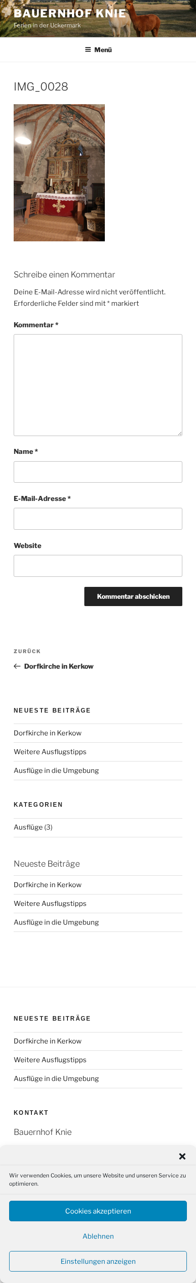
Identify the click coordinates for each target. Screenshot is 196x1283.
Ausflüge (28, 827)
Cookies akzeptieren (98, 1211)
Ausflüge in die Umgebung (56, 771)
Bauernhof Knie (70, 13)
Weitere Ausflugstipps (50, 752)
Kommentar (36, 325)
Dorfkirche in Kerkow (48, 733)
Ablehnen (98, 1236)
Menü (103, 49)
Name (26, 451)
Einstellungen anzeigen (98, 1261)
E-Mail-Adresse (42, 499)
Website (27, 546)
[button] (182, 1156)
